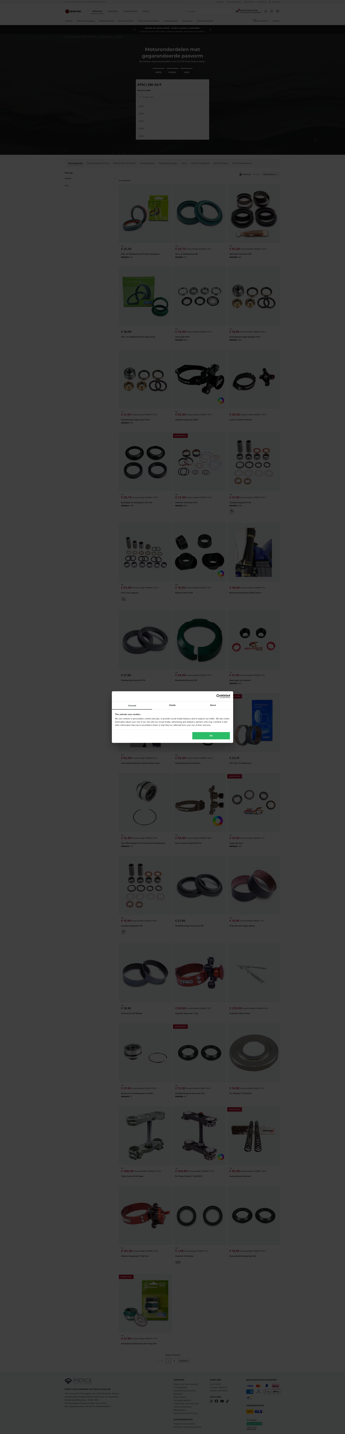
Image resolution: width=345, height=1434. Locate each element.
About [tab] (213, 705)
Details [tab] (172, 705)
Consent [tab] (132, 705)
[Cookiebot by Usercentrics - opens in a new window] (218, 696)
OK (211, 736)
